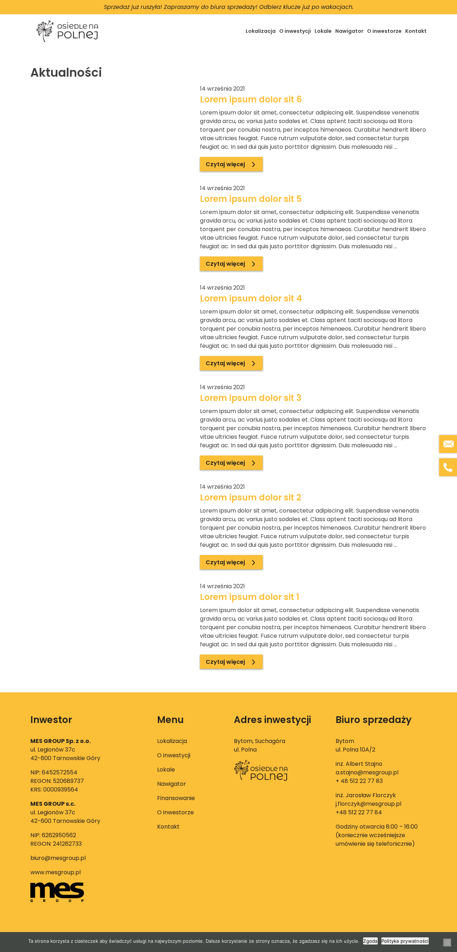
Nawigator (349, 31)
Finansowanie (176, 798)
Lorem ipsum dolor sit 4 (251, 298)
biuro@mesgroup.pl (58, 858)
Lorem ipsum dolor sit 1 (249, 597)
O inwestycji (295, 31)
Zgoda (370, 941)
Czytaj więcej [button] (225, 164)
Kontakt (416, 31)
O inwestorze (384, 31)
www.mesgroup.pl (55, 872)
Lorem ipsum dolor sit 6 (251, 99)
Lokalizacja (261, 31)
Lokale (323, 31)
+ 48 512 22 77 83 (359, 781)
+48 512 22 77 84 (359, 812)
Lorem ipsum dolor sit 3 (250, 398)
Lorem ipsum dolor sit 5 (251, 199)
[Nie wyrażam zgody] (447, 942)
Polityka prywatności (405, 941)
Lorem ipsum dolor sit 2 (250, 497)
